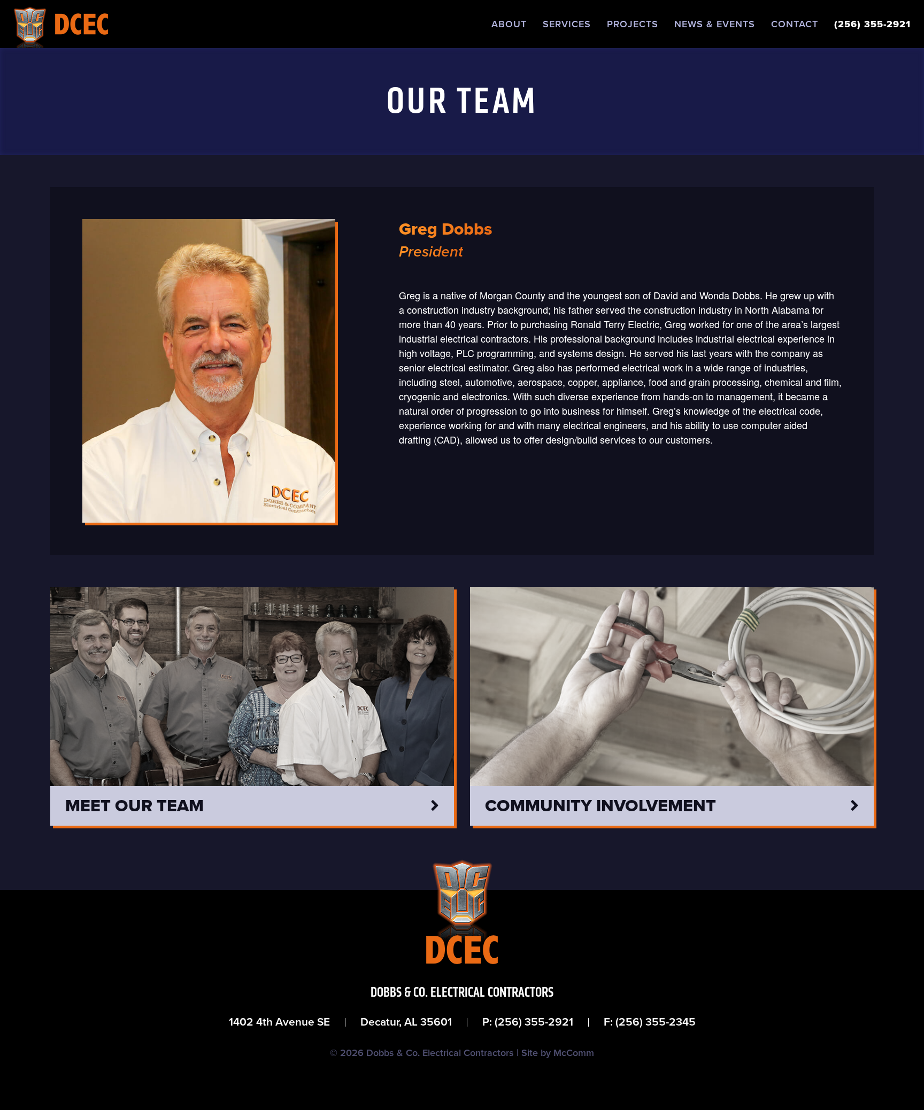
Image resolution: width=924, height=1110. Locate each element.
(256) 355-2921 (872, 24)
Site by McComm (557, 1053)
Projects (632, 24)
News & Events (714, 24)
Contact (794, 24)
